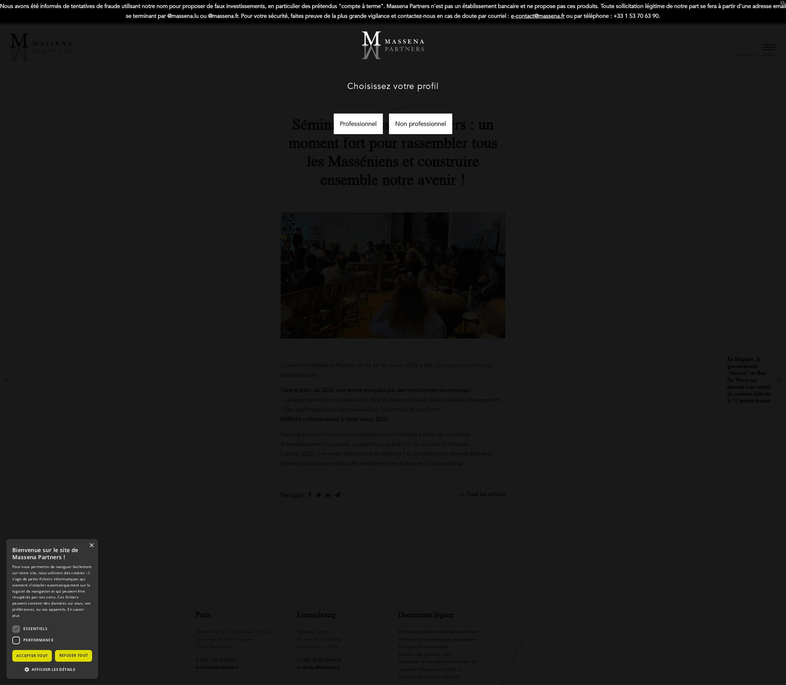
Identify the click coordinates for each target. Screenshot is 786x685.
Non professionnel (420, 124)
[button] (52, 669)
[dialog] (52, 609)
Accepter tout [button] (32, 655)
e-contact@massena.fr (538, 16)
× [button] (91, 545)
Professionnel (358, 124)
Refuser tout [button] (73, 655)
